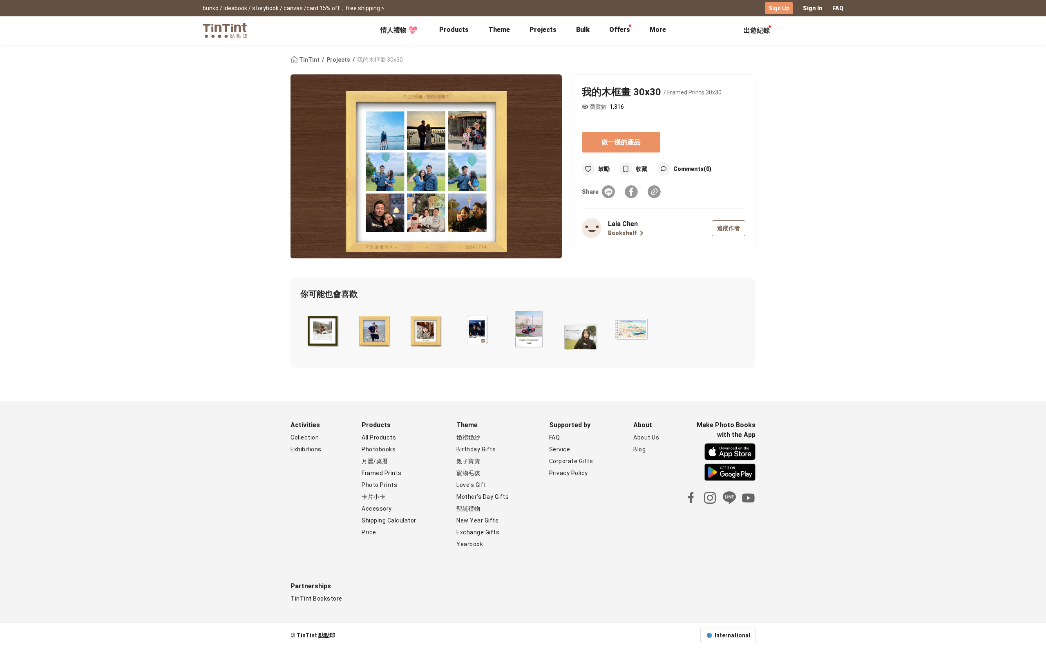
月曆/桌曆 (375, 461)
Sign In (812, 8)
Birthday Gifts (476, 449)
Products (454, 30)
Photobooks (379, 449)
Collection (305, 437)
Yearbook (469, 544)
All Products (379, 437)
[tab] (454, 31)
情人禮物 (393, 30)
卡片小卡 (373, 496)
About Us (646, 437)
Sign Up (779, 8)
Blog (639, 449)
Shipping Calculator (389, 520)
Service (559, 449)
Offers (619, 30)
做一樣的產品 (621, 142)
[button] (322, 329)
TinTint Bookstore (316, 598)
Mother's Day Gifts (482, 496)
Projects (543, 30)
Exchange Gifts (477, 532)
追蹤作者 (728, 228)
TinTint (309, 59)
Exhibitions (306, 449)
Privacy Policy (568, 473)
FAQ (837, 8)
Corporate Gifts (571, 461)
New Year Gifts (477, 520)
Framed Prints (382, 473)
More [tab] (658, 30)
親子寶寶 (468, 461)
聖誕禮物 (468, 508)
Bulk (583, 30)
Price (369, 532)
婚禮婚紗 (468, 437)
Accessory (377, 508)
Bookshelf (622, 233)
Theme (499, 30)
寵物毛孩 (468, 473)
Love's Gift (471, 485)
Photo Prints (379, 485)
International (732, 635)
